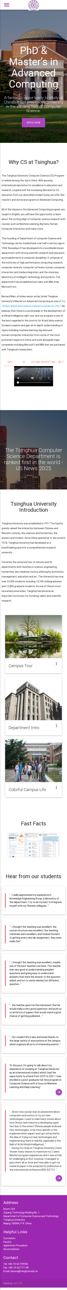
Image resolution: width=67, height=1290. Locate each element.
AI (24, 362)
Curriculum (9, 1238)
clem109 (18, 1283)
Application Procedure (15, 1245)
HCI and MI (37, 362)
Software (51, 362)
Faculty (7, 1241)
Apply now (33, 122)
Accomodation (11, 1249)
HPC (10, 362)
